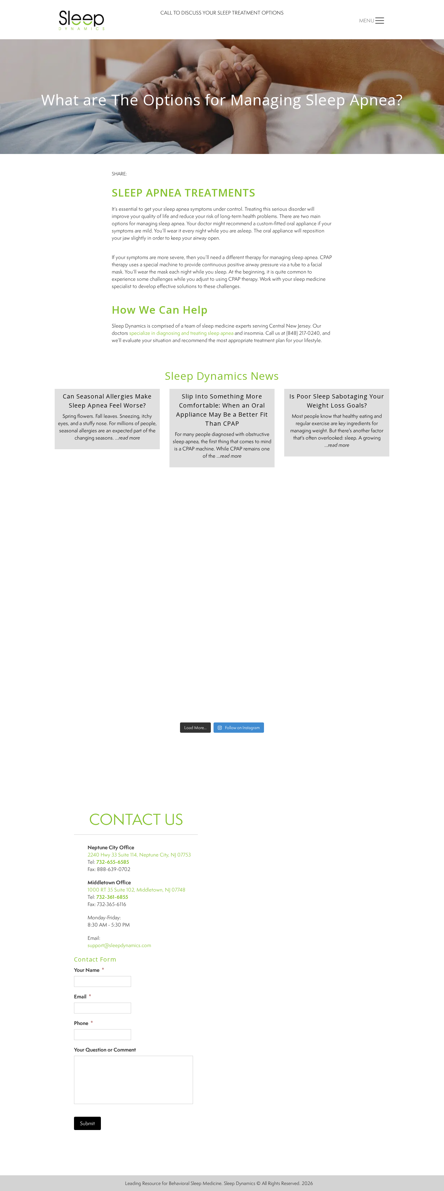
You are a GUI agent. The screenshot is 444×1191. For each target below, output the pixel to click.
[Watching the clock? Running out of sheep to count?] (95, 500)
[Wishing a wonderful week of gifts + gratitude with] (349, 548)
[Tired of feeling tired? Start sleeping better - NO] (349, 646)
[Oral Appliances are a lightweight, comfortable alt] (179, 646)
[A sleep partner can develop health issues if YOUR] (95, 694)
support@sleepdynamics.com (119, 945)
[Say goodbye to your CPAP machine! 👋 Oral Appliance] (349, 694)
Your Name (89, 970)
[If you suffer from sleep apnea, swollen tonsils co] (95, 548)
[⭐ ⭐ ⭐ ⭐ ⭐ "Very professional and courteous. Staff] (179, 597)
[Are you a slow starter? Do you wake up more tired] (179, 500)
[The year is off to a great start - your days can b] (179, 548)
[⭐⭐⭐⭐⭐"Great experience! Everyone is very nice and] (264, 694)
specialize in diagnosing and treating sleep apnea (181, 332)
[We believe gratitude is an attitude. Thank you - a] (349, 597)
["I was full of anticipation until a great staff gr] (264, 646)
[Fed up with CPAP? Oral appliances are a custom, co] (179, 694)
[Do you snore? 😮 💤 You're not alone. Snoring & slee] (95, 597)
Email (82, 997)
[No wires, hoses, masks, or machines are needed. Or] (264, 597)
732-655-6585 (112, 861)
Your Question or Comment (105, 1050)
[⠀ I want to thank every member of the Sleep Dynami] (264, 500)
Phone (83, 1023)
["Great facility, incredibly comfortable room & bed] (349, 500)
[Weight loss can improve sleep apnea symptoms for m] (95, 646)
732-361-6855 (112, 896)
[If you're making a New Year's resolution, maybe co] (264, 548)
